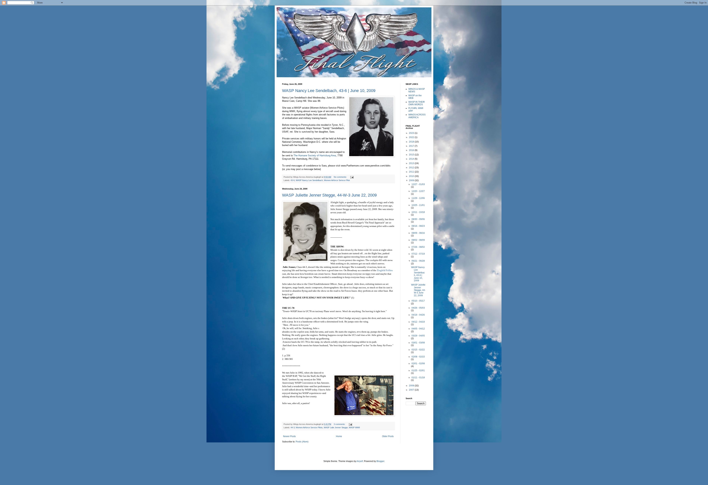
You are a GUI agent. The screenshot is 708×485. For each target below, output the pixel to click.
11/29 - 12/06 (418, 198)
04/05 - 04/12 (418, 328)
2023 (412, 133)
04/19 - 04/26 (418, 315)
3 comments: (340, 424)
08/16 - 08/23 (418, 226)
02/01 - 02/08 (418, 363)
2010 (412, 176)
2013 (412, 163)
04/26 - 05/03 (418, 308)
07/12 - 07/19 (418, 254)
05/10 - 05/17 (418, 301)
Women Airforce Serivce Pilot (337, 180)
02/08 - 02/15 (418, 356)
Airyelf (360, 461)
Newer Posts (289, 436)
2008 (412, 385)
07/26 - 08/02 (418, 247)
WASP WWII (354, 427)
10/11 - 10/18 (418, 212)
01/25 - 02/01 (418, 370)
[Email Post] (351, 177)
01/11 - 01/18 (418, 377)
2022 (412, 137)
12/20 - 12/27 (418, 191)
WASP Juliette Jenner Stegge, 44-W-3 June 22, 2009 (329, 195)
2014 (412, 159)
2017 (412, 146)
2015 (412, 154)
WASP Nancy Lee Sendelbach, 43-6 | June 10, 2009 (328, 90)
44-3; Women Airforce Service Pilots (307, 427)
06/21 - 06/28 (418, 261)
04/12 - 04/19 (418, 322)
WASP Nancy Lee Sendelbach (309, 180)
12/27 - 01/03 (418, 184)
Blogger (380, 461)
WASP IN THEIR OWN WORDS (416, 103)
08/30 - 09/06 (418, 219)
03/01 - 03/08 (418, 342)
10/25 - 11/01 (418, 205)
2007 (412, 390)
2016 (412, 150)
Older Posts (388, 436)
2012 (412, 167)
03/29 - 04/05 (418, 335)
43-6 (293, 180)
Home (339, 436)
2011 (412, 172)
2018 (412, 141)
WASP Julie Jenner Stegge (336, 427)
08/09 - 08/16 (418, 233)
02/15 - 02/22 (418, 349)
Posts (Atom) (302, 441)
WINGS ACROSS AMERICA (417, 116)
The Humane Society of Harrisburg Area (315, 155)
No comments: (340, 177)
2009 (412, 180)
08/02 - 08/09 (418, 240)
